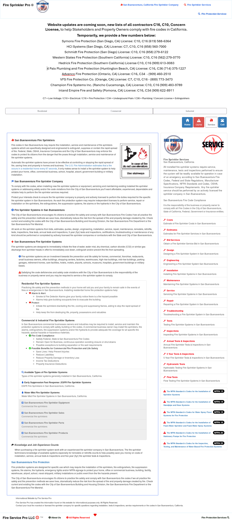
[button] (197, 4)
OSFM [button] (199, 124)
